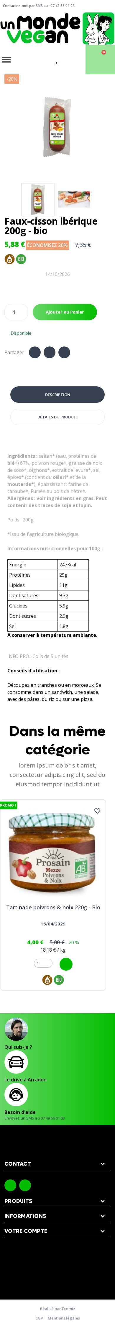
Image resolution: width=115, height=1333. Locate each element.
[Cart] (100, 59)
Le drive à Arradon (25, 1079)
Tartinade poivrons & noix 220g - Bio (53, 907)
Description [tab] (57, 394)
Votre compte (25, 1231)
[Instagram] (25, 1185)
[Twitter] (49, 352)
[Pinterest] (64, 352)
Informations (25, 1216)
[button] (9, 127)
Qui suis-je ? (18, 1047)
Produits (18, 1201)
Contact (17, 1164)
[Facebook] (35, 352)
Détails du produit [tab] (57, 417)
